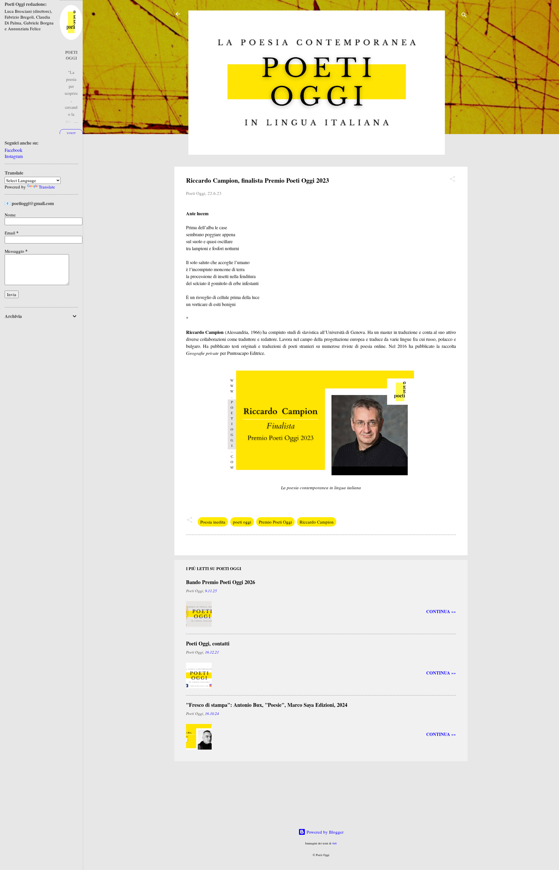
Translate (47, 187)
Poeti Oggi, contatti (207, 643)
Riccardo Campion (317, 522)
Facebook (13, 150)
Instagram (14, 156)
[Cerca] (464, 16)
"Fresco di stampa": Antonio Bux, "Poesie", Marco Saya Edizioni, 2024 (266, 705)
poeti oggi (242, 522)
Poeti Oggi (71, 55)
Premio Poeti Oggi (275, 522)
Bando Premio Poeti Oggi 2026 (220, 582)
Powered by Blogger (324, 832)
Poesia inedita (212, 522)
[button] (452, 179)
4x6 (334, 843)
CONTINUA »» (441, 611)
